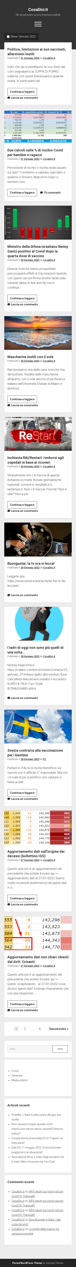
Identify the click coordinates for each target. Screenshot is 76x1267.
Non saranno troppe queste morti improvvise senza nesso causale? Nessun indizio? (37, 1129)
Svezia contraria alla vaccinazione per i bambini (38, 726)
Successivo (57, 1029)
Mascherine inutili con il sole (38, 333)
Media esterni (19, 1080)
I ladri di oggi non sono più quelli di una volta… (38, 624)
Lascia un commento (24, 97)
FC (44, 759)
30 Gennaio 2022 (30, 260)
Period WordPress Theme (27, 1263)
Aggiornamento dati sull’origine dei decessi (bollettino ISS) (38, 827)
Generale (16, 1075)
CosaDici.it (38, 9)
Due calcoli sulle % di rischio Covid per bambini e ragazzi (38, 126)
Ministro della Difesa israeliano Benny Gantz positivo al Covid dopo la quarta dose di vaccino (38, 222)
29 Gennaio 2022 (30, 466)
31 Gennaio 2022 (30, 58)
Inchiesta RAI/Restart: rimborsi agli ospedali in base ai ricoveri (38, 434)
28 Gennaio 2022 (30, 567)
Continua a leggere (23, 92)
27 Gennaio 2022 (30, 860)
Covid (15, 1070)
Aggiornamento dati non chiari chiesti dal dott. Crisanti (38, 933)
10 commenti (52, 192)
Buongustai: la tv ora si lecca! (38, 539)
